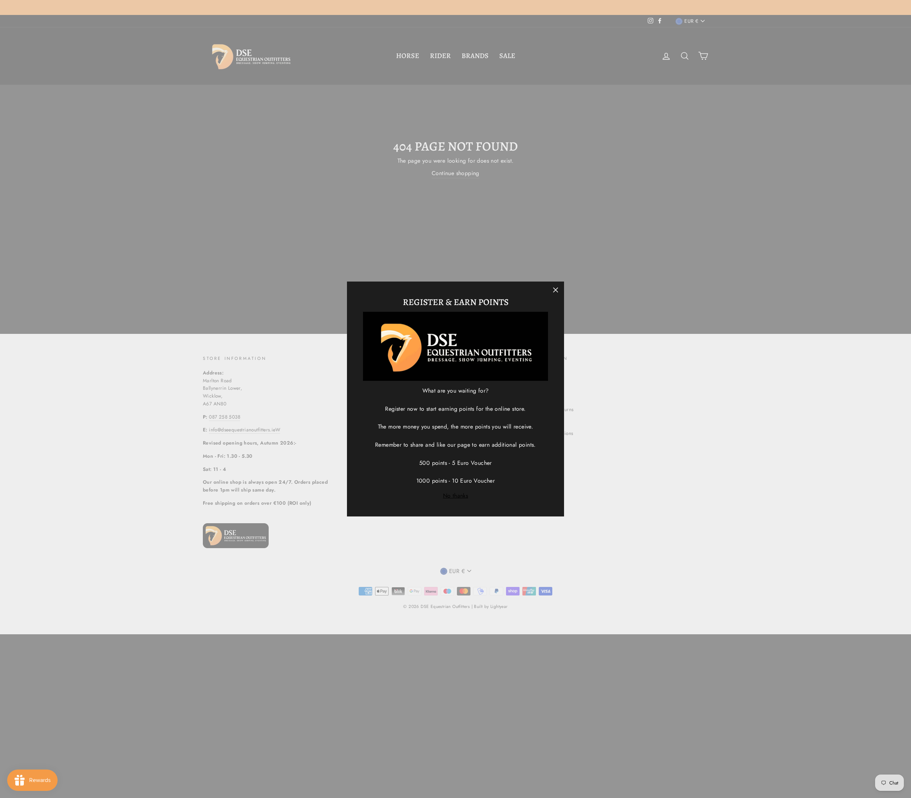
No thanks (455, 496)
